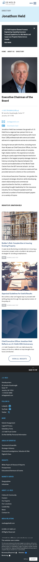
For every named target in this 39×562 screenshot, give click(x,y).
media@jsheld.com (8, 523)
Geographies (6, 481)
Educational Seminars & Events (12, 471)
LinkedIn (5, 406)
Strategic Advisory (8, 448)
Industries (5, 484)
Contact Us (6, 513)
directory (20, 51)
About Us (11, 51)
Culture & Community (9, 495)
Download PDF (10, 257)
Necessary (8, 552)
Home (4, 51)
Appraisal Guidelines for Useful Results (17, 294)
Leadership (5, 507)
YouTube (5, 409)
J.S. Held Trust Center (9, 432)
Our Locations (6, 504)
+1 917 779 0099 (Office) (10, 110)
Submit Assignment (8, 423)
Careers (4, 498)
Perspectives (6, 468)
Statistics (21, 552)
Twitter (4, 412)
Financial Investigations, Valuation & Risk (15, 451)
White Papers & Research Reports (13, 465)
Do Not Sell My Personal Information (14, 435)
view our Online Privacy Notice (19, 548)
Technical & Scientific (9, 445)
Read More (7, 42)
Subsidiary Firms (7, 429)
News (4, 510)
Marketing (5, 555)
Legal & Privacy (7, 426)
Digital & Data (6, 454)
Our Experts (6, 501)
